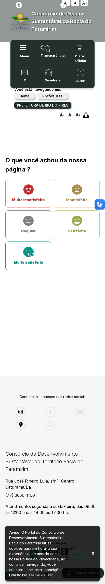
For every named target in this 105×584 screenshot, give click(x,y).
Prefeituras (52, 96)
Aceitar (77, 554)
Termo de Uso (41, 575)
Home (24, 96)
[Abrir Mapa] (26, 425)
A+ (85, 3)
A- (66, 3)
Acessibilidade (19, 5)
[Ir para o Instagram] (26, 412)
